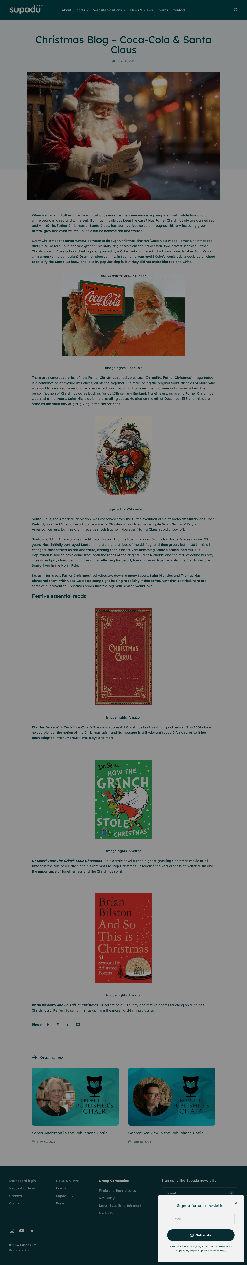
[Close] (236, 1203)
